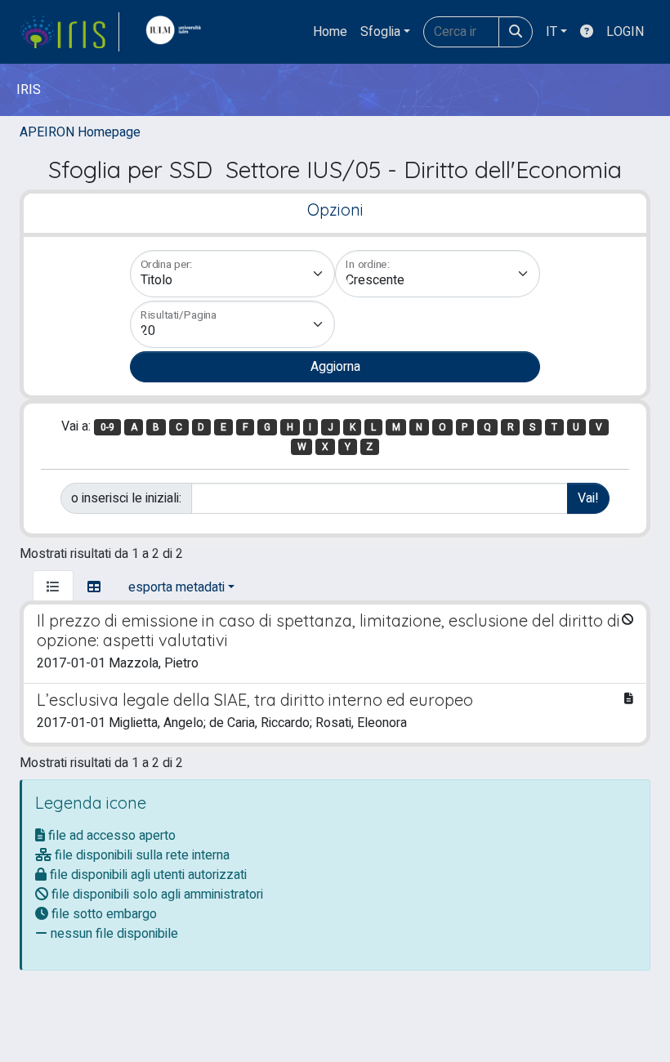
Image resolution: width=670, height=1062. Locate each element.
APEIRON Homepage (80, 132)
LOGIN (625, 32)
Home (330, 32)
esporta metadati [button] (176, 587)
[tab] (53, 587)
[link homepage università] (177, 31)
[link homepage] (69, 31)
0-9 (107, 427)
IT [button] (551, 32)
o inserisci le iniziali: (126, 498)
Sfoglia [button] (380, 32)
